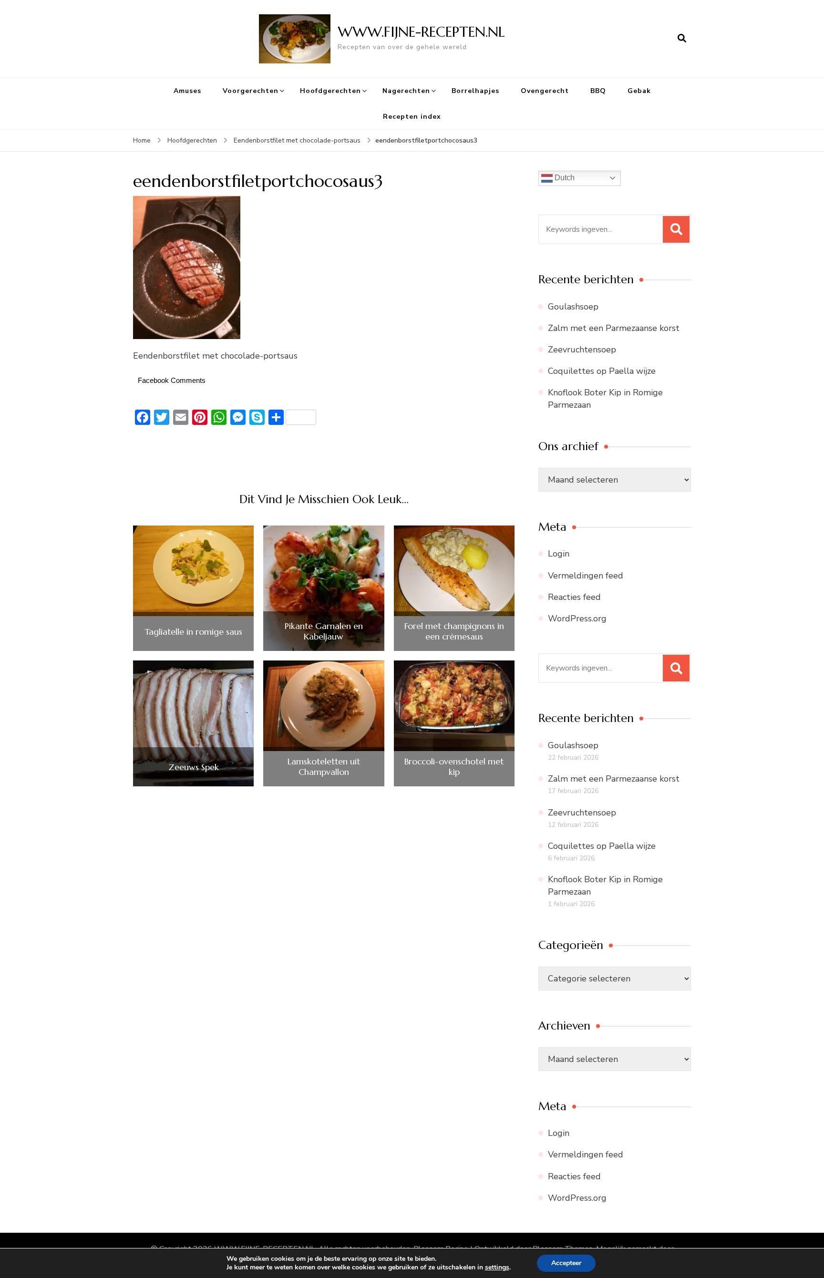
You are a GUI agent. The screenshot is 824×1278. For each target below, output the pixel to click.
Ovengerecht (545, 90)
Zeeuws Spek (193, 767)
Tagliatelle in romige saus (193, 632)
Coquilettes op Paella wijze (602, 371)
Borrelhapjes (475, 90)
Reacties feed (574, 597)
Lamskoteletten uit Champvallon (324, 766)
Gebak (639, 90)
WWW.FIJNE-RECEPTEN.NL (421, 32)
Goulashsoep (573, 306)
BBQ (598, 90)
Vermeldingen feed (585, 575)
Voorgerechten (250, 90)
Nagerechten (406, 90)
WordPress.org (577, 618)
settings (497, 1267)
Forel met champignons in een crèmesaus (454, 631)
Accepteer (566, 1263)
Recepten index (412, 116)
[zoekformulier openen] (682, 38)
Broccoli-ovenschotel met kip (454, 766)
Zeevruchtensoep (582, 349)
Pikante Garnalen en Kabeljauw (324, 631)
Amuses (187, 90)
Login (558, 553)
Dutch (564, 178)
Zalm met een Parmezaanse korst (614, 328)
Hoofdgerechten (330, 90)
